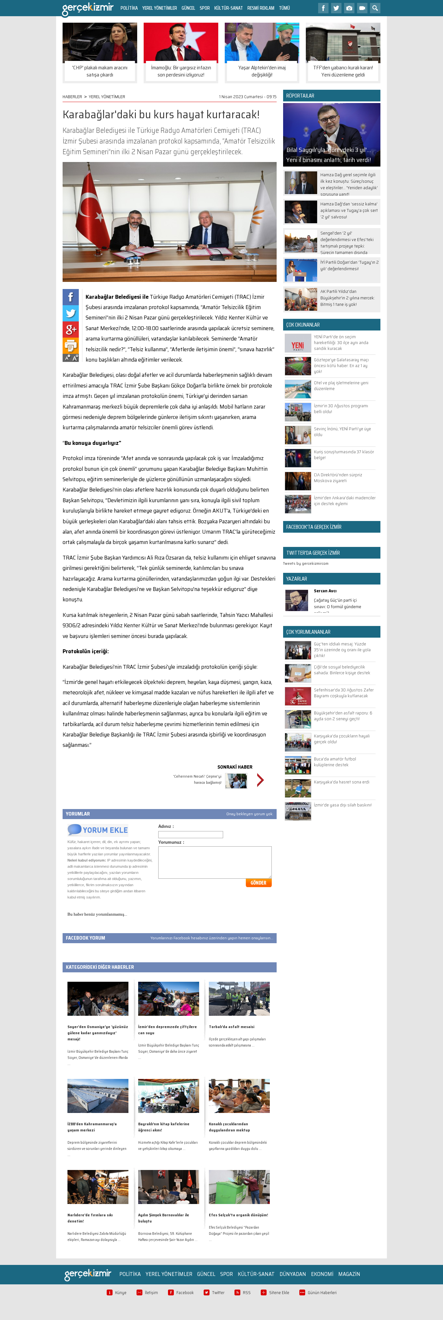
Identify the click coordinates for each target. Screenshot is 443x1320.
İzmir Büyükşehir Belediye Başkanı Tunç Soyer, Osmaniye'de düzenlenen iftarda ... (97, 1058)
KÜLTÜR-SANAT (228, 8)
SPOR (205, 8)
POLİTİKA (129, 8)
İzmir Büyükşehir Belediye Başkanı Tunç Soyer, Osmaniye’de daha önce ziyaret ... (168, 1051)
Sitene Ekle (279, 1292)
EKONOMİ (322, 1274)
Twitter (218, 1292)
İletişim (151, 1292)
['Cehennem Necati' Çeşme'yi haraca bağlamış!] (236, 790)
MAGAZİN (349, 1274)
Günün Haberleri (322, 1292)
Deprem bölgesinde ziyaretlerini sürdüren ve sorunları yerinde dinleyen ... (96, 1149)
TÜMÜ (284, 8)
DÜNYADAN (293, 1274)
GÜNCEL (188, 8)
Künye (120, 1292)
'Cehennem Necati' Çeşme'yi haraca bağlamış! (197, 779)
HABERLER (72, 96)
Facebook (185, 1292)
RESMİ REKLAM (260, 8)
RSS (247, 1292)
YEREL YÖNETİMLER (159, 8)
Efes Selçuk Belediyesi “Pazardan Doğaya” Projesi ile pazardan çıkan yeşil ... (239, 1234)
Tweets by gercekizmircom (306, 563)
